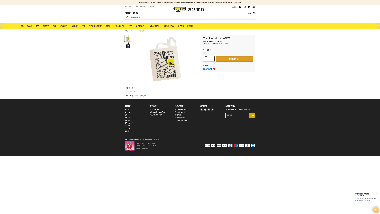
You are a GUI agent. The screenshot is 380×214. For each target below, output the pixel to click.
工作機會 (127, 126)
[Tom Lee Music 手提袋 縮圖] (127, 38)
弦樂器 (108, 26)
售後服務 (190, 26)
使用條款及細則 (180, 112)
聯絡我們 (127, 131)
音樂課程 (181, 26)
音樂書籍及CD (140, 26)
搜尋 (126, 139)
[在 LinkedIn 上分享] (210, 69)
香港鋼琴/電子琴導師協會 (158, 112)
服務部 (127, 115)
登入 (235, 7)
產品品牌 (30, 26)
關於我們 (128, 6)
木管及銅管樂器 (120, 26)
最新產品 (135, 13)
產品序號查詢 (129, 123)
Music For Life (154, 109)
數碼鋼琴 (46, 26)
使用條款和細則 (147, 139)
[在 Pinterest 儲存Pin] (214, 69)
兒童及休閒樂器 (155, 26)
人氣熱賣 (128, 13)
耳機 (83, 26)
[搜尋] (127, 17)
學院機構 (151, 6)
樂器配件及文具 (169, 26)
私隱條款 (178, 115)
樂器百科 (143, 6)
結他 (54, 26)
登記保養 (127, 120)
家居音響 (75, 26)
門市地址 (135, 6)
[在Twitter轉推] (207, 69)
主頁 (22, 26)
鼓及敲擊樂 (64, 26)
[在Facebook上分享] (204, 69)
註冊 (252, 115)
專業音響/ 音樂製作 (95, 26)
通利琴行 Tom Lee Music (215, 41)
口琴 (130, 26)
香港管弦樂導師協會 (156, 115)
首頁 (126, 31)
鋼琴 (37, 26)
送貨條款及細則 (180, 117)
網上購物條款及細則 (181, 109)
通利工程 (127, 117)
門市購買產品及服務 (181, 120)
